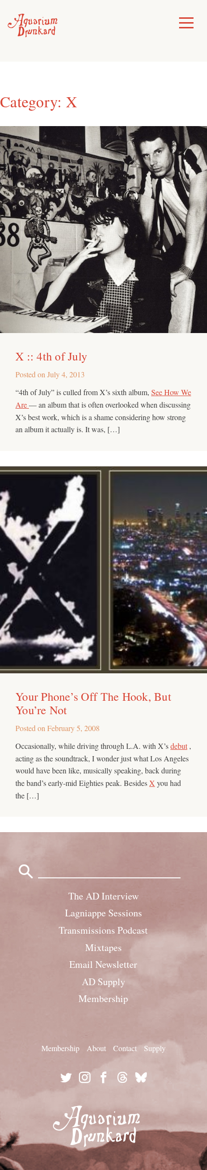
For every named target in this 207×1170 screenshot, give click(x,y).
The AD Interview (103, 895)
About (96, 1048)
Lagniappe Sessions (103, 912)
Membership (103, 998)
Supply (155, 1048)
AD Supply (103, 981)
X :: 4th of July (51, 356)
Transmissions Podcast (103, 930)
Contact (125, 1048)
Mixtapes (103, 947)
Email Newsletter (103, 964)
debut (178, 746)
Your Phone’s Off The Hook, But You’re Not (93, 703)
